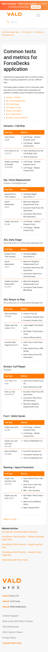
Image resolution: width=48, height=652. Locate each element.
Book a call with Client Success (17, 621)
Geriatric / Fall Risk (13, 97)
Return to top (10, 519)
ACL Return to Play (13, 107)
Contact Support (10, 616)
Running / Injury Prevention (17, 118)
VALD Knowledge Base (10, 32)
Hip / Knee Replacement (15, 101)
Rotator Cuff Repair (14, 111)
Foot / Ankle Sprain (13, 114)
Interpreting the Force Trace (15, 560)
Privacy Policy (9, 637)
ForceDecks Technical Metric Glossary (19, 532)
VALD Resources (10, 626)
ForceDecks (26, 32)
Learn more (36, 7)
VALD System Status (12, 632)
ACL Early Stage (12, 104)
